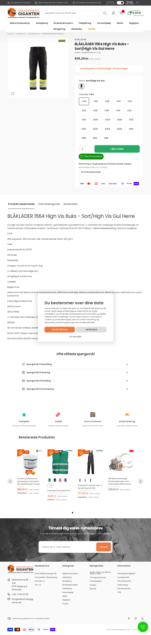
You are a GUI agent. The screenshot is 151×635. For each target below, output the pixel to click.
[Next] (140, 481)
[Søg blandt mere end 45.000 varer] (105, 13)
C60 (118, 110)
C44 (84, 101)
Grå (85, 480)
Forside (10, 33)
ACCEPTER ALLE (60, 329)
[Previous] (10, 481)
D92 (95, 138)
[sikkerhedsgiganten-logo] (20, 572)
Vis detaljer (75, 336)
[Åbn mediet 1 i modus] (38, 68)
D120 (95, 128)
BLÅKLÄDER (80, 39)
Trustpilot (24, 421)
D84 (131, 128)
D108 (119, 119)
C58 (107, 110)
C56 (95, 110)
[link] (18, 2)
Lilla (65, 480)
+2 (51, 485)
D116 (84, 128)
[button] (136, 13)
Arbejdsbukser (34, 33)
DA (137, 2)
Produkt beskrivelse (21, 204)
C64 (84, 119)
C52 (130, 101)
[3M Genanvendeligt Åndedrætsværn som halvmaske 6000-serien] (121, 462)
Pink (60, 480)
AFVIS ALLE (91, 329)
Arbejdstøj (20, 33)
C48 (107, 101)
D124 (107, 128)
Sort (80, 480)
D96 (106, 138)
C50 (118, 101)
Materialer (71, 204)
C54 (84, 110)
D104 (107, 119)
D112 (131, 119)
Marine (55, 480)
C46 (95, 101)
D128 (119, 128)
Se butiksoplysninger (91, 172)
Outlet (58, 421)
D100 (95, 119)
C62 (129, 110)
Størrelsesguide (49, 204)
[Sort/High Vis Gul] (81, 86)
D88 (84, 138)
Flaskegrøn (49, 480)
